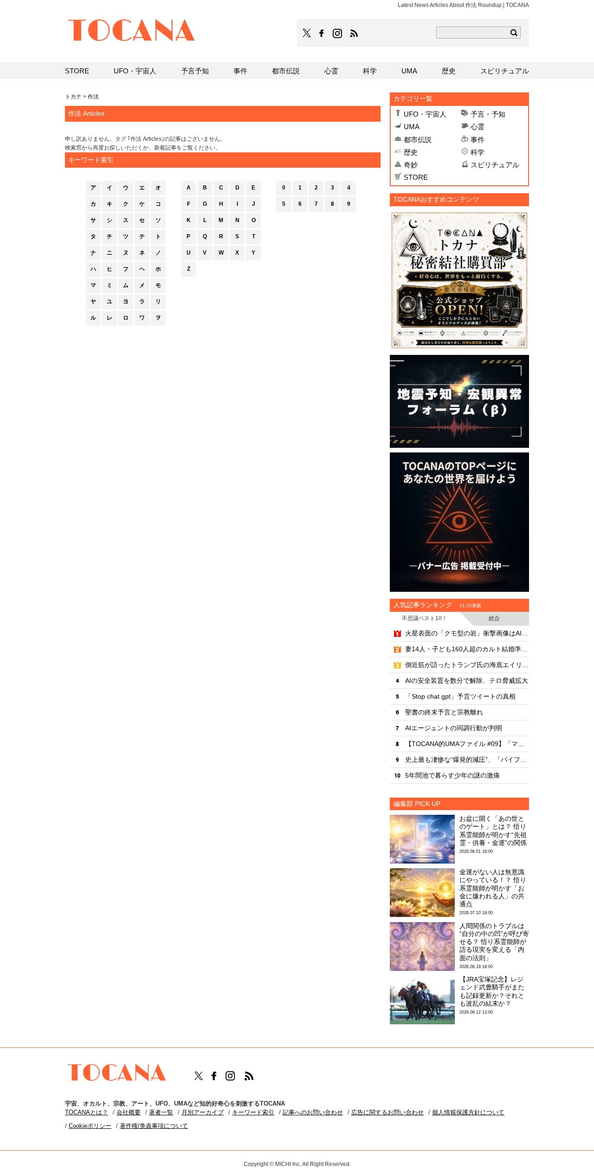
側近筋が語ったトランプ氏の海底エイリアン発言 (467, 664)
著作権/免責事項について (154, 1125)
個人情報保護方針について (468, 1112)
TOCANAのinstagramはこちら (338, 33)
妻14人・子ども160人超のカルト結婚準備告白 (467, 649)
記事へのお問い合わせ (313, 1112)
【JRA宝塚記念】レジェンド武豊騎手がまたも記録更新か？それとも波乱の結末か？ (491, 991)
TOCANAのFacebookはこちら (321, 33)
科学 (477, 152)
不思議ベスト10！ (424, 618)
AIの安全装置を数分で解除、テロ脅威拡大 (466, 680)
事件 (477, 140)
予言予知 (195, 71)
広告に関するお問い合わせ (387, 1112)
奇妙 (411, 165)
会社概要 (128, 1112)
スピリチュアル (495, 165)
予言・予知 (488, 114)
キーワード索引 (253, 1112)
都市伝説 (418, 140)
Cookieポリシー (90, 1125)
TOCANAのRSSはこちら (354, 33)
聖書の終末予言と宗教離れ (444, 712)
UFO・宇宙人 (425, 114)
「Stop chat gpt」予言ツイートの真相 (460, 696)
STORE (416, 177)
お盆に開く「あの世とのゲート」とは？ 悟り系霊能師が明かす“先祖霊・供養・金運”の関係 (493, 830)
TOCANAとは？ (86, 1112)
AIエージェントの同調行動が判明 (453, 728)
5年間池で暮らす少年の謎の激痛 (452, 775)
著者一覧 (161, 1112)
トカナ (73, 96)
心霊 (477, 127)
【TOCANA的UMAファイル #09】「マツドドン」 (467, 743)
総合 (494, 618)
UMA (412, 127)
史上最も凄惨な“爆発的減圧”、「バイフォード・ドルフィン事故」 (467, 759)
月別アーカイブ (202, 1112)
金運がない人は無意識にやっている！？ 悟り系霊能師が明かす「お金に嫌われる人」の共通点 (492, 888)
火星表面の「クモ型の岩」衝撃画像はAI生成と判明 (467, 633)
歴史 (411, 152)
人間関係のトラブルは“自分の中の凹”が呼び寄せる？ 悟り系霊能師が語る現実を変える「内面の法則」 (494, 942)
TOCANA (132, 31)
